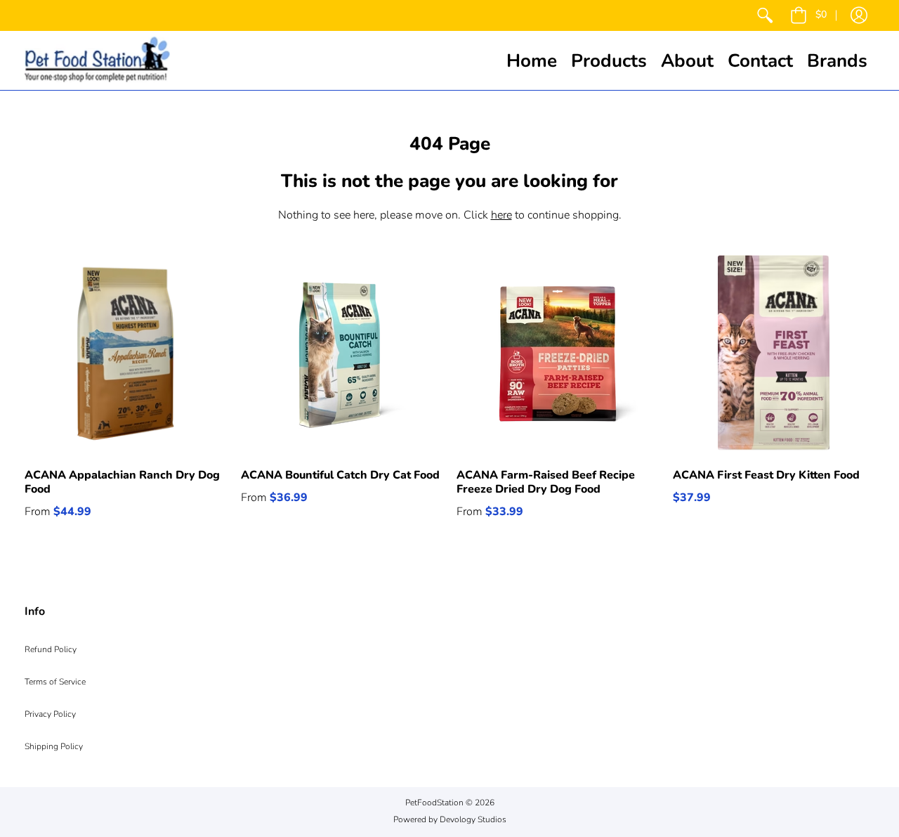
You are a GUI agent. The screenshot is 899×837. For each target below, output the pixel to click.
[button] (808, 15)
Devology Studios (473, 819)
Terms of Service (55, 681)
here (501, 215)
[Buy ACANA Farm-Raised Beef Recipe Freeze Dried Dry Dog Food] (557, 352)
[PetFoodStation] (97, 60)
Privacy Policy (50, 714)
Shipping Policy (54, 746)
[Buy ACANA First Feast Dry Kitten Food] (774, 352)
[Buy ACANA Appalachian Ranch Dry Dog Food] (125, 352)
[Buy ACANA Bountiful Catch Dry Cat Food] (342, 352)
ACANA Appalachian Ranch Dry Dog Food (122, 482)
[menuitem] (764, 15)
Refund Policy (51, 649)
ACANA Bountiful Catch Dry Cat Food (340, 475)
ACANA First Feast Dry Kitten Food (766, 475)
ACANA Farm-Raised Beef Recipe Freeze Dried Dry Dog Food (546, 482)
